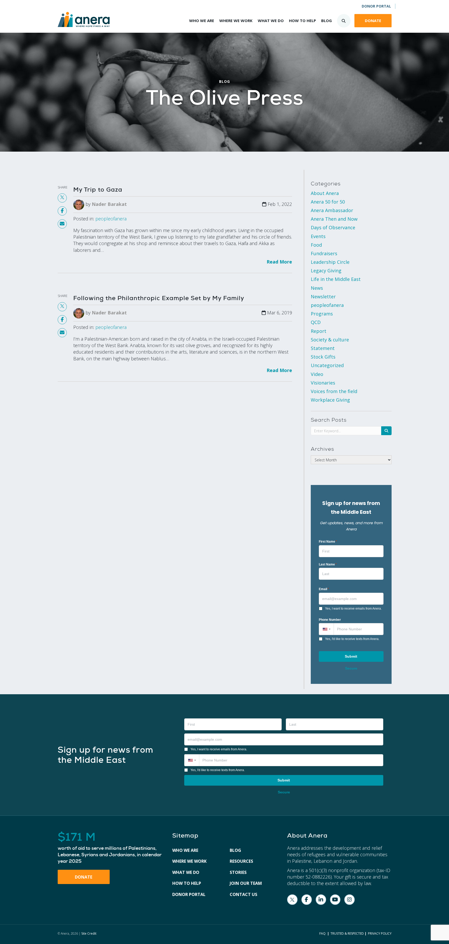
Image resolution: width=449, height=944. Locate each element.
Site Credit (88, 933)
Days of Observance (333, 227)
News (317, 288)
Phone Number (330, 620)
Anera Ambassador (332, 210)
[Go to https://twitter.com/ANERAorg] (292, 899)
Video (317, 374)
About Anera (325, 193)
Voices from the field (334, 391)
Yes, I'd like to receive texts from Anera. (352, 639)
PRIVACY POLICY (380, 933)
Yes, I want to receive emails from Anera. (353, 608)
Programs (322, 314)
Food (316, 245)
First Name (328, 541)
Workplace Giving (330, 400)
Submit (351, 656)
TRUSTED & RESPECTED (347, 933)
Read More (279, 262)
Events (318, 236)
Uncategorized (327, 365)
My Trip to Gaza (97, 189)
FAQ (322, 933)
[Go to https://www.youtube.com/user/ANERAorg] (335, 899)
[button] (326, 629)
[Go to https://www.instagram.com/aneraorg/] (349, 899)
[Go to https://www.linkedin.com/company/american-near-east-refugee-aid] (321, 899)
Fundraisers (324, 253)
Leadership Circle (330, 262)
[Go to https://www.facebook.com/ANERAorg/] (306, 899)
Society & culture (330, 339)
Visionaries (323, 383)
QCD (316, 322)
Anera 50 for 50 (328, 202)
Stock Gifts (323, 357)
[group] (110, 848)
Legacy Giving (326, 270)
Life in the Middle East (336, 279)
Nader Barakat (109, 204)
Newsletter (323, 296)
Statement (323, 348)
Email (324, 589)
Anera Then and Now (334, 219)
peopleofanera (111, 218)
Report (318, 331)
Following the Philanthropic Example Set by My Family (158, 298)
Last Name (328, 564)
